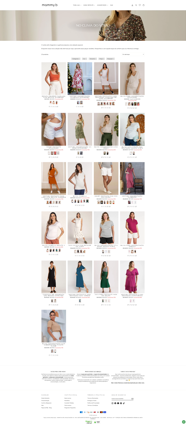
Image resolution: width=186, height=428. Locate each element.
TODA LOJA (76, 5)
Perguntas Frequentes (70, 407)
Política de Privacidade (93, 403)
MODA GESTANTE (88, 5)
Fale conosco (67, 405)
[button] (76, 59)
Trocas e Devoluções (92, 398)
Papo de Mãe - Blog (46, 407)
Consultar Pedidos (69, 403)
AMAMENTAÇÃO (102, 5)
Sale (42, 405)
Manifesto (67, 400)
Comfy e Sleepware (46, 403)
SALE (111, 5)
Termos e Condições (92, 405)
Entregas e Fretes (91, 400)
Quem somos (67, 398)
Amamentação (45, 400)
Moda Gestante (45, 398)
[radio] (50, 102)
